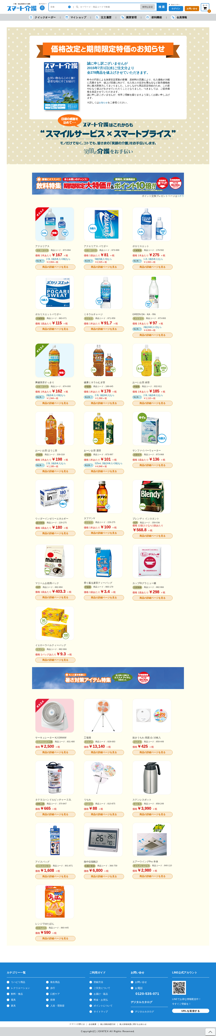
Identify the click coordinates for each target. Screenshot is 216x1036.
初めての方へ (175, 4)
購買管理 (131, 17)
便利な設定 (147, 7)
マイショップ (78, 17)
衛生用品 (55, 982)
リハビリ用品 (18, 982)
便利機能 (156, 17)
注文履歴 (106, 17)
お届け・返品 (101, 994)
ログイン (176, 8)
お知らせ (103, 102)
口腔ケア (55, 994)
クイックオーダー (45, 17)
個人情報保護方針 (108, 1024)
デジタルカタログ (144, 1011)
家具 (13, 1005)
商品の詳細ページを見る (55, 267)
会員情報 (182, 17)
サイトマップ (101, 1011)
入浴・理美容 (57, 1005)
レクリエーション (20, 988)
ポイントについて (103, 1005)
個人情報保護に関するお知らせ (133, 1024)
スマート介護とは (77, 1024)
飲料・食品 (17, 994)
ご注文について (102, 988)
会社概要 (92, 1024)
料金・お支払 (101, 1000)
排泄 (52, 1000)
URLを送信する (190, 1011)
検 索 (162, 6)
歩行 (52, 988)
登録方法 (98, 982)
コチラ (180, 196)
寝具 (13, 1000)
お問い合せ (141, 982)
